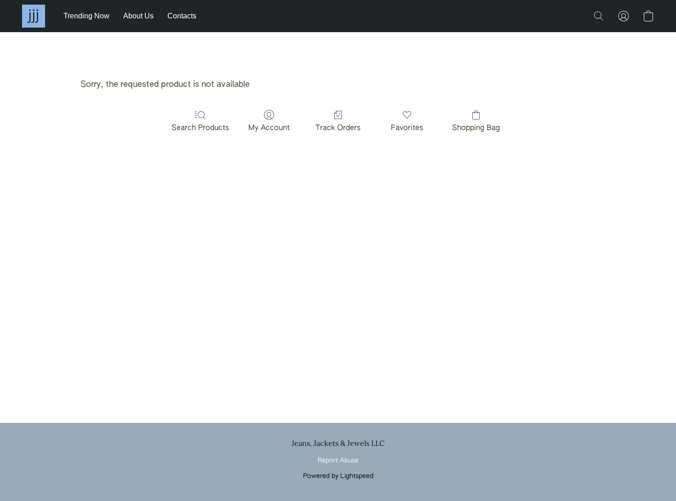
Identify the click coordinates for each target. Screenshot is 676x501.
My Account (269, 128)
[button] (33, 16)
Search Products (200, 128)
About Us (138, 16)
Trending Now (86, 16)
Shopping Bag (476, 128)
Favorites (407, 128)
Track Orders (338, 128)
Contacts (181, 16)
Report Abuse (338, 460)
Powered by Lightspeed (338, 476)
